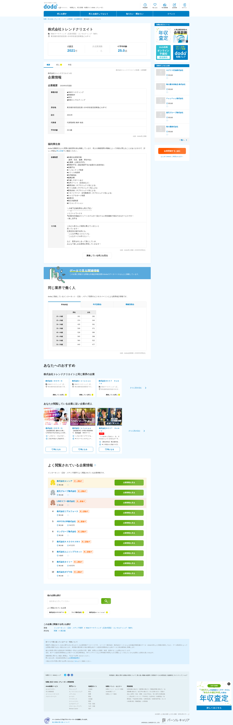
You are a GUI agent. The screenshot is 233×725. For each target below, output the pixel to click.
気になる (155, 7)
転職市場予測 (156, 699)
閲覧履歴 (145, 7)
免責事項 (170, 675)
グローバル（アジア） (75, 706)
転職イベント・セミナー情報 (114, 689)
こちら (75, 661)
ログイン (184, 7)
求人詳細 (59, 151)
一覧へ (181, 140)
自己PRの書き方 (143, 691)
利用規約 (112, 675)
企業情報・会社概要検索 (74, 19)
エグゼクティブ (73, 703)
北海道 (90, 689)
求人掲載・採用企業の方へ (179, 714)
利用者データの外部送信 (159, 675)
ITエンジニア (73, 689)
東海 (89, 696)
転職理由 (159, 696)
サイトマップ (178, 675)
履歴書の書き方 (144, 689)
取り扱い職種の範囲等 (143, 675)
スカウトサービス (51, 696)
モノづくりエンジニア (75, 691)
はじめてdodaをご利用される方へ (172, 156)
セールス (71, 696)
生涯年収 (152, 696)
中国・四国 (91, 703)
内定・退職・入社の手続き (143, 694)
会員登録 (174, 7)
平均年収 (145, 696)
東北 (89, 691)
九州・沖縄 (91, 706)
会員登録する (172, 151)
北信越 (90, 699)
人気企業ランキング (135, 696)
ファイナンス (73, 699)
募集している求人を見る (97, 255)
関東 (56, 631)
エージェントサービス (52, 694)
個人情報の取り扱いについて (61, 722)
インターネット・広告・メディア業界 (68, 628)
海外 (89, 708)
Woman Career (73, 708)
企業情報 (145, 701)
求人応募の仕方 (154, 691)
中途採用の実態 (137, 699)
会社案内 (157, 714)
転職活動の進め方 (132, 689)
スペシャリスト (73, 701)
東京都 (63, 631)
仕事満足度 (147, 699)
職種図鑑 (138, 701)
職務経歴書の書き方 (156, 689)
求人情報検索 (50, 691)
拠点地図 (165, 714)
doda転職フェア (110, 691)
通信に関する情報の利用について (126, 675)
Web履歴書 (165, 7)
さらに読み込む (136, 388)
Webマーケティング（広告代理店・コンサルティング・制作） (110, 628)
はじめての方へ (50, 689)
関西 (89, 701)
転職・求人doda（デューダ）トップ (54, 19)
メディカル (72, 694)
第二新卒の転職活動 (159, 694)
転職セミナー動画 (111, 694)
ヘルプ (185, 675)
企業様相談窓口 (74, 658)
